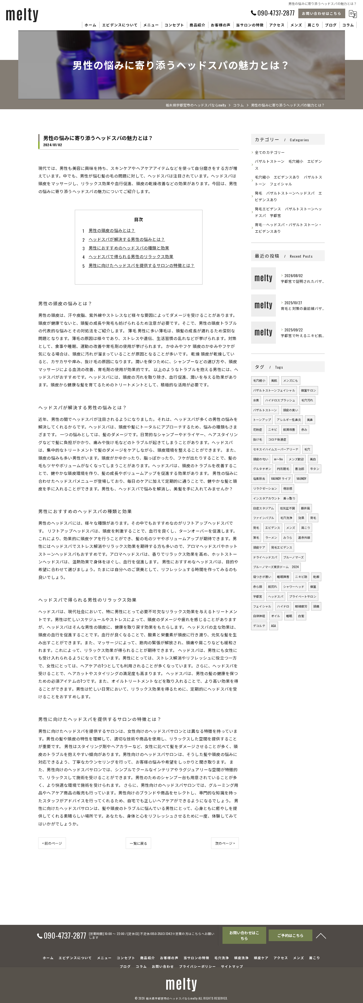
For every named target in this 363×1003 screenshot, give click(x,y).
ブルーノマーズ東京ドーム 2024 (276, 567)
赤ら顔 (257, 586)
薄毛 (256, 537)
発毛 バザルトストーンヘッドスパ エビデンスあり (288, 196)
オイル (275, 616)
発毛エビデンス (281, 547)
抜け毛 (257, 439)
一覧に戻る (138, 843)
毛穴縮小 (259, 380)
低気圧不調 (287, 508)
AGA (273, 626)
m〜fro (278, 459)
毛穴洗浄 (286, 518)
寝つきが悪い (262, 576)
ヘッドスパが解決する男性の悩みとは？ (127, 239)
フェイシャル (262, 606)
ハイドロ (283, 606)
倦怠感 (287, 488)
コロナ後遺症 (277, 439)
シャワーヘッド (293, 586)
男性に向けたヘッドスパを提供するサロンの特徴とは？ (142, 265)
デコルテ (259, 626)
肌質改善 (289, 429)
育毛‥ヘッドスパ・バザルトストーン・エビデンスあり (288, 228)
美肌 (274, 380)
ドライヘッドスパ (265, 557)
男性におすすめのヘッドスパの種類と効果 (129, 248)
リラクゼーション (265, 488)
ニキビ (272, 429)
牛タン (314, 468)
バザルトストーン (265, 410)
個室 (313, 586)
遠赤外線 (304, 537)
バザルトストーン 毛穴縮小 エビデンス (288, 165)
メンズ (290, 527)
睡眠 (289, 616)
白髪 (301, 616)
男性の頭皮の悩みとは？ (112, 230)
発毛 (256, 527)
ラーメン (271, 537)
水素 (256, 400)
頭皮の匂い (260, 459)
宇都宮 (257, 596)
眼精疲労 (301, 606)
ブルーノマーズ (293, 557)
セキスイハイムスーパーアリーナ (275, 449)
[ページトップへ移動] (321, 935)
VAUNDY (301, 478)
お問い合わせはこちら (322, 13)
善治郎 (299, 468)
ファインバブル (263, 518)
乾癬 (316, 576)
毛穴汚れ (307, 400)
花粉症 (257, 429)
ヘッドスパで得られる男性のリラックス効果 (131, 256)
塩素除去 (259, 478)
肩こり (305, 527)
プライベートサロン (302, 596)
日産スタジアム (263, 508)
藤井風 (305, 508)
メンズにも (290, 380)
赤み (304, 429)
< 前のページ (52, 843)
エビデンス (272, 527)
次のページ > (225, 843)
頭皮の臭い (290, 410)
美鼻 (310, 419)
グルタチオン (262, 468)
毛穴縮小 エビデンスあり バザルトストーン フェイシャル (289, 180)
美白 (313, 459)
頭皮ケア (259, 547)
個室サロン (308, 390)
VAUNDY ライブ (281, 478)
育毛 (313, 518)
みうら (287, 537)
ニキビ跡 (301, 576)
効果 (301, 518)
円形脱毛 (283, 468)
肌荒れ (272, 586)
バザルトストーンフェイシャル (274, 390)
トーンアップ (262, 419)
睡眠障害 (283, 576)
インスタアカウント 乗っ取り (274, 498)
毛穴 (307, 449)
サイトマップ (232, 966)
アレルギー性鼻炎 (289, 419)
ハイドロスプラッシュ (280, 400)
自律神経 (259, 616)
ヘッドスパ (275, 596)
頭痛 (316, 606)
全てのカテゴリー (270, 152)
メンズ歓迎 (296, 459)
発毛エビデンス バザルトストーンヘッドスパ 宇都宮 (288, 212)
